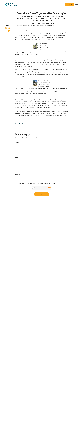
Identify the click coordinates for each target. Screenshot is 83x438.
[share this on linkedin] (9, 31)
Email (17, 166)
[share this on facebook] (6, 31)
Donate (69, 4)
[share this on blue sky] (9, 28)
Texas (38, 33)
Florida (42, 33)
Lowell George (35, 23)
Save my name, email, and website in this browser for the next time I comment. (38, 183)
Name (17, 157)
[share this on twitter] (6, 28)
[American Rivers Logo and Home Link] (11, 5)
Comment (18, 142)
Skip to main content (11, 7)
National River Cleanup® (21, 123)
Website (17, 175)
